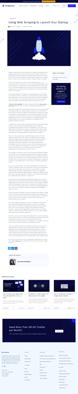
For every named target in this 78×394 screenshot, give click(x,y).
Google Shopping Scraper (64, 373)
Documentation (27, 358)
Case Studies (27, 379)
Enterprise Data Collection (45, 361)
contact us (18, 240)
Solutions (26, 371)
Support (26, 377)
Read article (6, 308)
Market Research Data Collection (66, 363)
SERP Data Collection (63, 355)
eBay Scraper (62, 379)
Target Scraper (62, 387)
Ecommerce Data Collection (65, 358)
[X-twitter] (2, 366)
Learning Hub (42, 367)
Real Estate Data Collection (65, 360)
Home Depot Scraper (63, 384)
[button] (9, 248)
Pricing (25, 355)
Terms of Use (4, 370)
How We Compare (43, 378)
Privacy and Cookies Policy (7, 371)
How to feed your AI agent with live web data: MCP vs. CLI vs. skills (13, 296)
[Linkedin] (4, 366)
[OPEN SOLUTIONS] (28, 5)
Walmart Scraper (62, 376)
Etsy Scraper (61, 382)
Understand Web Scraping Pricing (47, 355)
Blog (40, 364)
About (25, 368)
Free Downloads (43, 375)
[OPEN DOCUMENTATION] (37, 5)
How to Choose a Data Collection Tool (47, 358)
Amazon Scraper (62, 370)
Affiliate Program (28, 374)
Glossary (41, 369)
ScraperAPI (5, 375)
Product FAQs (27, 361)
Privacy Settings (5, 373)
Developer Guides (43, 372)
